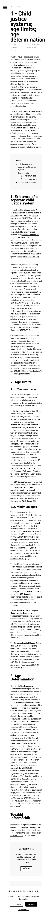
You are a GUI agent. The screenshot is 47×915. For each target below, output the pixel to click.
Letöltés (26, 868)
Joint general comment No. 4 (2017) (23, 766)
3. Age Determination (27, 182)
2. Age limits (23, 173)
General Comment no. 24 (27, 256)
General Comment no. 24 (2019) (24, 217)
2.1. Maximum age (28, 176)
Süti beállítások (23, 909)
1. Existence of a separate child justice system (27, 167)
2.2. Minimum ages (29, 179)
